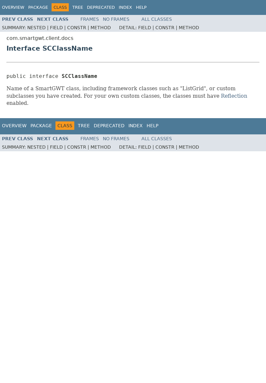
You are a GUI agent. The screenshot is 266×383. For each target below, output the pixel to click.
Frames (89, 19)
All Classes (156, 19)
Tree (77, 7)
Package (38, 7)
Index (125, 7)
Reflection (234, 96)
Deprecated (101, 7)
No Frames (116, 19)
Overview (13, 7)
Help (141, 7)
